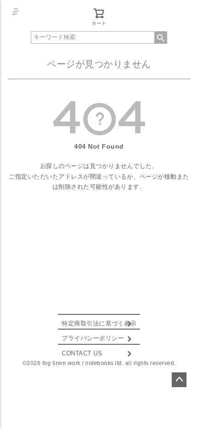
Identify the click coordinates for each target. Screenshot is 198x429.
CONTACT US (82, 353)
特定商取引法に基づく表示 (99, 323)
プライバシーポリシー (93, 338)
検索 (160, 37)
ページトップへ (179, 379)
